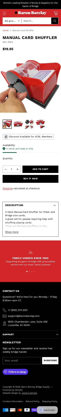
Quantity (7, 158)
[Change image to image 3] (29, 124)
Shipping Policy (49, 401)
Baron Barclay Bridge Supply (35, 387)
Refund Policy (33, 401)
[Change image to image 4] (40, 124)
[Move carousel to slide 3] (31, 271)
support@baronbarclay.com (24, 316)
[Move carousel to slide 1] (26, 271)
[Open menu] (4, 13)
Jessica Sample (29, 393)
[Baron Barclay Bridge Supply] (30, 13)
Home (5, 30)
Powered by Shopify (13, 390)
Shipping (8, 188)
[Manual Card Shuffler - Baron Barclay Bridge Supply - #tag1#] (30, 86)
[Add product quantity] (17, 169)
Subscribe (50, 360)
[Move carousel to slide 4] (34, 271)
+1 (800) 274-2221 (18, 310)
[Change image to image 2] (18, 124)
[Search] (54, 20)
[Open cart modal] (55, 13)
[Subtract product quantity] (6, 169)
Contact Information (13, 401)
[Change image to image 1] (7, 124)
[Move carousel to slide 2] (29, 271)
